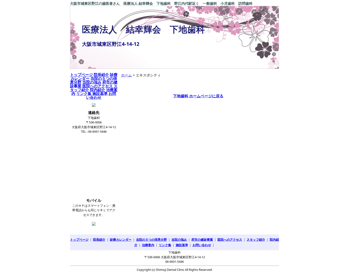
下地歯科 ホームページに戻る (198, 95)
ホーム (126, 75)
